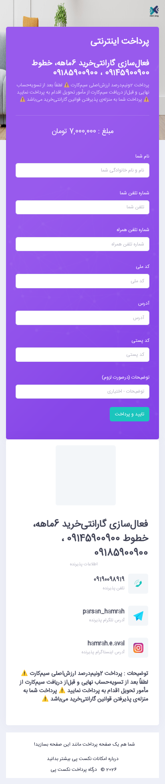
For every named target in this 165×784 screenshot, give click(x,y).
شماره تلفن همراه (133, 230)
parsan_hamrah (104, 611)
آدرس (143, 303)
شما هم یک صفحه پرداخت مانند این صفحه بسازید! (84, 744)
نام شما (142, 156)
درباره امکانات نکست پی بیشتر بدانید (83, 759)
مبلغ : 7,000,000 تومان (83, 132)
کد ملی (142, 267)
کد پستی (140, 341)
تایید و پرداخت (129, 414)
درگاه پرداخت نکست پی (73, 770)
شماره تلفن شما (134, 193)
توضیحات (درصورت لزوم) (125, 377)
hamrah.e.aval (106, 643)
